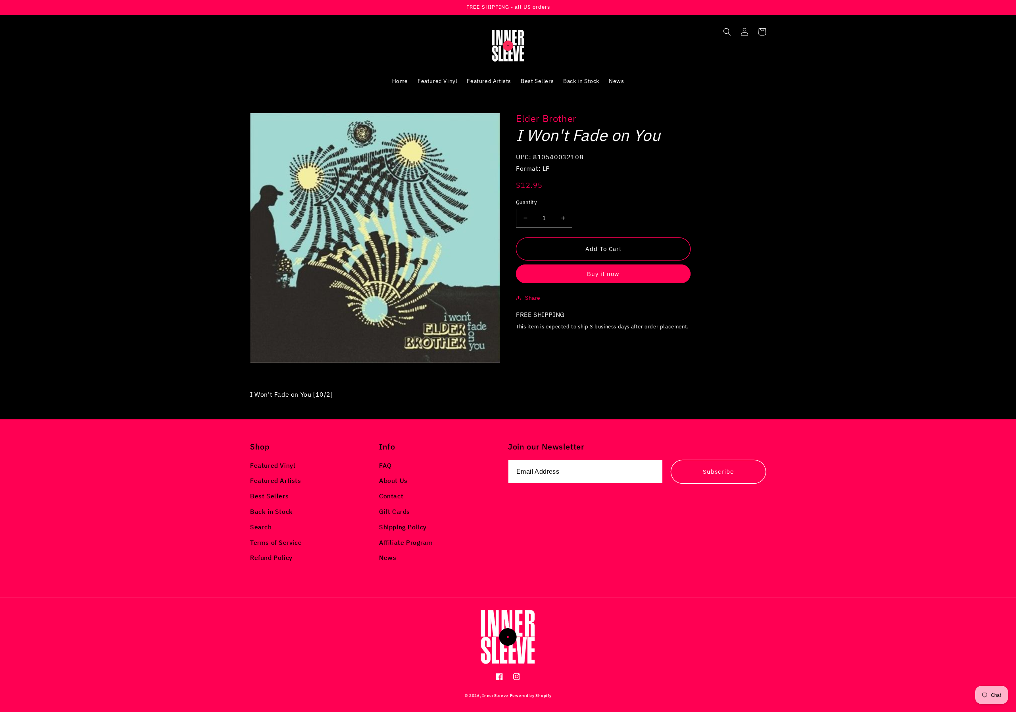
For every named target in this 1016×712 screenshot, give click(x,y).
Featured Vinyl (272, 465)
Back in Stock (271, 511)
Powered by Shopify (531, 695)
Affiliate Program (406, 542)
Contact (391, 496)
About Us (393, 480)
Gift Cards (394, 511)
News (387, 557)
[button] (727, 32)
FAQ (385, 465)
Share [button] (533, 297)
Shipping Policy (403, 527)
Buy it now (603, 274)
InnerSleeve (495, 695)
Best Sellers (269, 496)
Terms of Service (276, 542)
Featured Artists (275, 480)
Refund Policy (271, 557)
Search (261, 527)
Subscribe (718, 471)
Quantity (526, 202)
